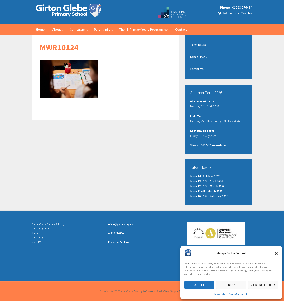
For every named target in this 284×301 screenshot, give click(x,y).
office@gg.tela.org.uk (120, 224)
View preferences (263, 285)
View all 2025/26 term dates (208, 145)
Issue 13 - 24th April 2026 (206, 181)
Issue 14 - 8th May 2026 (205, 176)
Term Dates (198, 45)
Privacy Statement (238, 294)
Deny (231, 285)
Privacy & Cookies (118, 242)
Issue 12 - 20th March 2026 (207, 186)
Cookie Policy (220, 294)
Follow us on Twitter (237, 13)
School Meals (199, 57)
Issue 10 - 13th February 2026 (209, 196)
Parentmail (197, 69)
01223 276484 (241, 7)
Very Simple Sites (174, 291)
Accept (199, 285)
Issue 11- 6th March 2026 (206, 191)
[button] (276, 253)
